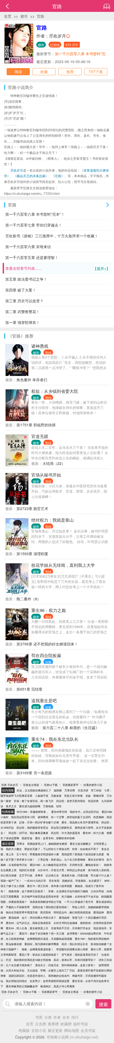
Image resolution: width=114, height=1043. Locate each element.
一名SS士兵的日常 (35, 880)
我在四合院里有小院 (23, 817)
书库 (39, 1017)
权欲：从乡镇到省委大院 (54, 391)
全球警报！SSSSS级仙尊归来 (84, 933)
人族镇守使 (41, 795)
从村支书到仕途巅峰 (65, 923)
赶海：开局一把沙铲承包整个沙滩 (39, 822)
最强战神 (98, 912)
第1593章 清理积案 (32, 553)
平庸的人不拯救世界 (18, 907)
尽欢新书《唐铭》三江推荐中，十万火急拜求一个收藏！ (51, 235)
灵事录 (39, 875)
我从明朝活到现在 (16, 981)
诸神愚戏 (39, 346)
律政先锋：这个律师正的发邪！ (27, 891)
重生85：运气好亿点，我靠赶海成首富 (28, 923)
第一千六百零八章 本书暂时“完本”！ (35, 214)
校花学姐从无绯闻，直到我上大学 (63, 565)
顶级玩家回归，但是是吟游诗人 (27, 976)
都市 (24, 16)
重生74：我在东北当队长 (54, 739)
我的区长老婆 (27, 870)
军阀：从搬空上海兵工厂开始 (57, 970)
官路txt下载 (51, 785)
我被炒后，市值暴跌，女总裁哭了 (82, 880)
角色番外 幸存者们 (31, 379)
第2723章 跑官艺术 (32, 508)
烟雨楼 (58, 790)
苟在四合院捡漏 (46, 655)
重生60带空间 (59, 812)
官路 (40, 16)
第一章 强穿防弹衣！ (22, 322)
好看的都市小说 (93, 785)
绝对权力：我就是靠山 (52, 520)
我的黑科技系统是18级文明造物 (32, 960)
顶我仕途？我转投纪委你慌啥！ (50, 907)
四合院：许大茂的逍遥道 (65, 833)
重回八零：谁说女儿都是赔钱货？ (39, 954)
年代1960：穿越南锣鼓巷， (33, 812)
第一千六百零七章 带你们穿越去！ (33, 225)
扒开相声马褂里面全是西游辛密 (40, 896)
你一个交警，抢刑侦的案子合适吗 (71, 817)
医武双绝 (45, 912)
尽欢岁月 (57, 36)
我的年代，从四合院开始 (84, 812)
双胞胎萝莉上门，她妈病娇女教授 (47, 844)
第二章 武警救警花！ (22, 311)
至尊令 (21, 844)
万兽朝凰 (48, 806)
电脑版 (24, 1030)
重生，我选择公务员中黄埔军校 (80, 822)
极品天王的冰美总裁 (31, 175)
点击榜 (40, 1023)
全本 (66, 1017)
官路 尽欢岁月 (9, 785)
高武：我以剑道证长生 (75, 944)
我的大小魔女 (14, 849)
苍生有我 (54, 880)
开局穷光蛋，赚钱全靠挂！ (85, 865)
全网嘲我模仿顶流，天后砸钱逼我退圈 (49, 939)
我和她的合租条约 (58, 976)
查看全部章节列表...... (57, 268)
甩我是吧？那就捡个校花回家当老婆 (83, 854)
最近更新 (55, 1030)
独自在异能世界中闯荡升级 (22, 912)
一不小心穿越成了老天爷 (78, 902)
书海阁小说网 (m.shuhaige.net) (72, 1037)
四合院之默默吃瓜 (61, 827)
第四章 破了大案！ (20, 289)
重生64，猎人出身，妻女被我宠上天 (27, 928)
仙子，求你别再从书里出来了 (39, 917)
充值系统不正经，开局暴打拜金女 (71, 928)
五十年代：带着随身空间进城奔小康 (37, 854)
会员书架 (88, 1030)
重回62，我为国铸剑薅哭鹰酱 (41, 944)
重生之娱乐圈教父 (80, 844)
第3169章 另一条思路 (34, 772)
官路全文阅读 (31, 785)
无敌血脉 (56, 795)
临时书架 (80, 1023)
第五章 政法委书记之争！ (26, 279)
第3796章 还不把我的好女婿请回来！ (47, 643)
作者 (57, 1017)
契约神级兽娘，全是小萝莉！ (79, 965)
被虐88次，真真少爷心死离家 (57, 986)
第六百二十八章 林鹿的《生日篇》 (70, 727)
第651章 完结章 (29, 689)
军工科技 (96, 790)
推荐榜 (53, 1023)
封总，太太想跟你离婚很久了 (34, 790)
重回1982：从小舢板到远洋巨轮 (48, 865)
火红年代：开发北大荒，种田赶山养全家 (61, 870)
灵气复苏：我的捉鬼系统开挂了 (80, 954)
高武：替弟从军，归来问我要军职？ (75, 960)
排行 (75, 1017)
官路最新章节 (70, 785)
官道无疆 (39, 436)
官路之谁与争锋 (73, 795)
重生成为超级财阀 (29, 806)
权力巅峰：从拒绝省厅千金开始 (80, 896)
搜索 (103, 1004)
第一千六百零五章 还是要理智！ (31, 257)
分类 (48, 1017)
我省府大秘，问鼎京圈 (75, 875)
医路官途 (27, 838)
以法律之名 (52, 875)
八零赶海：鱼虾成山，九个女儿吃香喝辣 (61, 859)
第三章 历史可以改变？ (24, 300)
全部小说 (38, 1030)
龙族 (88, 795)
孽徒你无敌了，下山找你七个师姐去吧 (46, 849)
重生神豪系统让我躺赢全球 (22, 986)
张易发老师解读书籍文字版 (46, 902)
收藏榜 (66, 1023)
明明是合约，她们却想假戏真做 (72, 912)
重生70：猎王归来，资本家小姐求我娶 (49, 886)
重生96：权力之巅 (48, 610)
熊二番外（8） (28, 598)
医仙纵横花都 (14, 944)
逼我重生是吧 (44, 700)
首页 (7, 16)
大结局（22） (53, 463)
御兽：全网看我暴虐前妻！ (38, 949)
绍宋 (59, 806)
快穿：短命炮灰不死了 (85, 849)
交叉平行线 (25, 875)
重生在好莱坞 (96, 859)
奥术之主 (11, 806)
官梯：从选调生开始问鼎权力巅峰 (68, 891)
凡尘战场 (32, 970)
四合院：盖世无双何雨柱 (70, 801)
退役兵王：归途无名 (47, 965)
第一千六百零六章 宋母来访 (28, 246)
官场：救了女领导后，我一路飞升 (34, 801)
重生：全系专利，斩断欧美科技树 (55, 838)
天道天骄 (83, 790)
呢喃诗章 (98, 795)
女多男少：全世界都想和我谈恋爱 (49, 981)
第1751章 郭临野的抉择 (36, 424)
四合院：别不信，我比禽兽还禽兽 (28, 833)
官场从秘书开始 (46, 475)
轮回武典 (93, 801)
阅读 (18, 71)
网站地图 (71, 1030)
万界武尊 (69, 790)
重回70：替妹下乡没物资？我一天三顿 (41, 933)
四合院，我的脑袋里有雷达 (32, 827)
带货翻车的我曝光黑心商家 (72, 949)
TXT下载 (96, 71)
